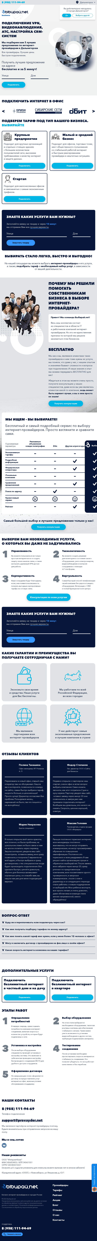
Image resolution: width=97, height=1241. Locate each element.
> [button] (93, 111)
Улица (5, 75)
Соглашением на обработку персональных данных (20, 1207)
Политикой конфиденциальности (30, 1205)
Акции (56, 1200)
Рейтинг (57, 1195)
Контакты (58, 1220)
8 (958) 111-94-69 (13, 2)
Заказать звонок (14, 1234)
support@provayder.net (22, 1120)
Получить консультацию (65, 403)
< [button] (3, 111)
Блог (55, 1205)
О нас (56, 1215)
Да (66, 15)
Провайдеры (60, 1185)
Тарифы (57, 1190)
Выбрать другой (82, 15)
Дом (33, 75)
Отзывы (57, 1210)
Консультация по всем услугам (48, 597)
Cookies (20, 1203)
